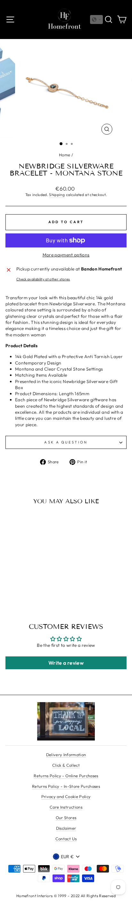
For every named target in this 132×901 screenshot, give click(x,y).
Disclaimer (66, 828)
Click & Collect (66, 765)
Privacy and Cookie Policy (66, 796)
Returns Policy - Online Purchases (66, 775)
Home (64, 154)
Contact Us (66, 838)
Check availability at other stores (43, 279)
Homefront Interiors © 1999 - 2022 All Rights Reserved (66, 895)
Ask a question (65, 442)
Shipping (57, 194)
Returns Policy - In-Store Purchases (66, 786)
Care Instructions (66, 807)
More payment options (66, 255)
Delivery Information (66, 754)
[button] (96, 19)
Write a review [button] (66, 663)
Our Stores (66, 817)
